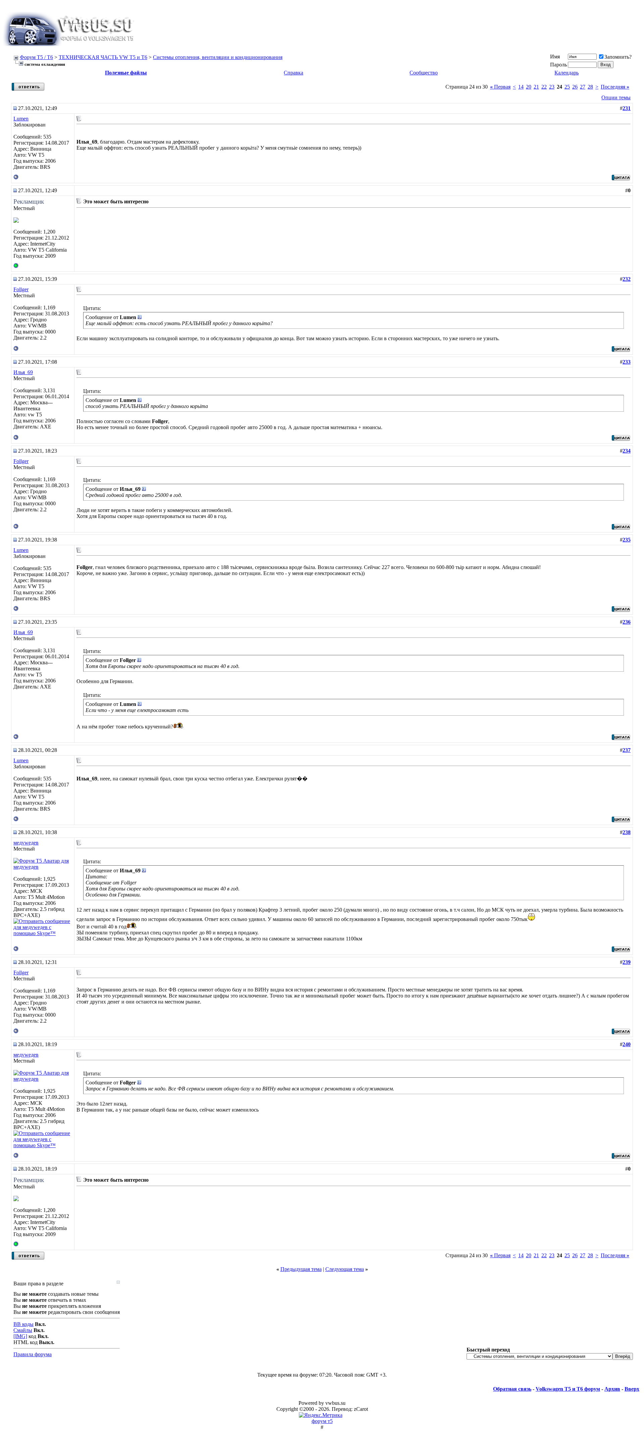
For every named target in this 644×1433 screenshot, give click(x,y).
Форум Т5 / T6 (36, 57)
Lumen (21, 118)
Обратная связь (512, 1389)
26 (575, 87)
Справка (293, 72)
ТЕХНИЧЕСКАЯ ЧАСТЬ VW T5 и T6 (103, 57)
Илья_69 (23, 372)
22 (544, 87)
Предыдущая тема (301, 1269)
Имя (555, 56)
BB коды (23, 1324)
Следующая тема (344, 1269)
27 (582, 87)
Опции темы (616, 97)
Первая (500, 87)
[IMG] (20, 1336)
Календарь (566, 72)
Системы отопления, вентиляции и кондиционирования (217, 57)
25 (567, 87)
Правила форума (32, 1354)
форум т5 (322, 1421)
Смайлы (22, 1330)
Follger (21, 289)
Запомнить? (618, 57)
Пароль (558, 64)
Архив (612, 1389)
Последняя (615, 87)
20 (528, 87)
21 (536, 87)
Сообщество (424, 72)
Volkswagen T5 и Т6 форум (568, 1389)
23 (551, 87)
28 (590, 87)
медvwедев (26, 843)
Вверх (632, 1389)
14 (521, 87)
